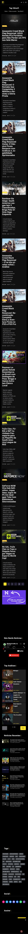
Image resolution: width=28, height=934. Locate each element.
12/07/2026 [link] (4, 176)
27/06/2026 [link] (4, 525)
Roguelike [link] (5, 876)
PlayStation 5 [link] (18, 874)
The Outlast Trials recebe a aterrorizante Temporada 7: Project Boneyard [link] (17, 740)
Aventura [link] (12, 856)
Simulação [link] (5, 879)
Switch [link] (23, 879)
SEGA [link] (19, 876)
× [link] (25, 920)
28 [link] (20, 584)
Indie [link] (4, 866)
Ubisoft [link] (15, 881)
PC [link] (20, 871)
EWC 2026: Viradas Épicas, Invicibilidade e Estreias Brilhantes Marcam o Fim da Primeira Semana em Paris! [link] (17, 786)
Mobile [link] (17, 869)
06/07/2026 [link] (4, 345)
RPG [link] (15, 876)
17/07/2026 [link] (12, 742)
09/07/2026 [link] (4, 233)
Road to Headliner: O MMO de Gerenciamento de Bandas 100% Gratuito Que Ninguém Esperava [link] (17, 768)
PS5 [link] (23, 874)
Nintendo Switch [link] (6, 871)
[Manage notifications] (21, 931)
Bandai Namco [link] (22, 856)
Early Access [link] (8, 861)
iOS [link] (13, 866)
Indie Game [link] (9, 866)
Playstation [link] (11, 874)
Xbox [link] (20, 881)
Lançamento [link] (18, 866)
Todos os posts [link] (12, 11)
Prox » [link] (23, 728)
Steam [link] (10, 879)
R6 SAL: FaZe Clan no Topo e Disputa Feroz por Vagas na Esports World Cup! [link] (9, 552)
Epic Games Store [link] (16, 861)
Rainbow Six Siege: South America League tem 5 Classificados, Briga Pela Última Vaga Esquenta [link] (9, 206)
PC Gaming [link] (5, 874)
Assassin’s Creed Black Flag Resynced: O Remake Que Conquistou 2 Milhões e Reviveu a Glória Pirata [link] (8, 87)
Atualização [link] (5, 856)
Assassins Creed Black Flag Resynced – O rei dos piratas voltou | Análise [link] (9, 261)
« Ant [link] (5, 728)
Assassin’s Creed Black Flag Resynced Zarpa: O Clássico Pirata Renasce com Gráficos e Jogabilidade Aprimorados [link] (9, 146)
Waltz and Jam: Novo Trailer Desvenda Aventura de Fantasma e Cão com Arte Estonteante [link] (17, 759)
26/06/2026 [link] (4, 577)
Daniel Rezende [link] (19, 797)
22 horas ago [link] (4, 55)
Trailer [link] (10, 881)
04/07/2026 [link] (4, 407)
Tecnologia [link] (5, 881)
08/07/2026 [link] (4, 284)
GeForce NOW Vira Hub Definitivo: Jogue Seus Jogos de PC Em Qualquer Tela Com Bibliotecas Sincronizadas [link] (9, 494)
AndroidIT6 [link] (18, 742)
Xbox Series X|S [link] (6, 884)
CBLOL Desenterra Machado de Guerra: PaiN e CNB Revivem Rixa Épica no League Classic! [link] (16, 804)
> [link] (22, 584)
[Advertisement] (14, 618)
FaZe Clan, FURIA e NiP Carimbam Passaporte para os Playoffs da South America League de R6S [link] (9, 437)
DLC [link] (3, 861)
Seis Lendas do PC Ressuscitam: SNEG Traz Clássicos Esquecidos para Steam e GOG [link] (17, 777)
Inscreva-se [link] (14, 655)
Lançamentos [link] (5, 869)
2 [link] (9, 584)
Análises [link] (4, 249)
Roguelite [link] (11, 876)
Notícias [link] (4, 131)
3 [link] (13, 584)
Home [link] (6, 11)
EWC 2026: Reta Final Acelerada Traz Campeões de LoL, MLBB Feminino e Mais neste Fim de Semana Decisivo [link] (17, 795)
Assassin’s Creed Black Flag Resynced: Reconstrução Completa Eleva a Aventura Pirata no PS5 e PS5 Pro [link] (9, 315)
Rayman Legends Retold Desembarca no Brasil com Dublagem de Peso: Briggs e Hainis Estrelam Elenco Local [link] (9, 376)
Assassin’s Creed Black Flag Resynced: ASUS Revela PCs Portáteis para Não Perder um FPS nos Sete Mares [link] (14, 35)
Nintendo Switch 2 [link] (15, 871)
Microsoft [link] (12, 869)
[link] (2, 2)
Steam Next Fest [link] (16, 879)
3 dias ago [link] (4, 115)
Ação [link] (17, 856)
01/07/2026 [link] (4, 464)
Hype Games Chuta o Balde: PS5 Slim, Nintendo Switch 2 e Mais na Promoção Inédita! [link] (17, 750)
